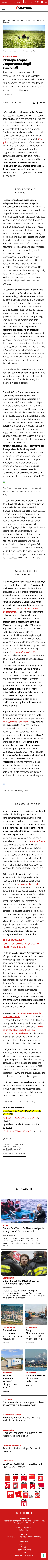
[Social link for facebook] (35, 2)
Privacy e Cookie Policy (24, 1555)
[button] (34, 103)
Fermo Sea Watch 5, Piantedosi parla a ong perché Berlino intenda (23, 1230)
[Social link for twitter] (32, 2)
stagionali (7, 1153)
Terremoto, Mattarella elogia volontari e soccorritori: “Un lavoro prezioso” (24, 1403)
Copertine (15, 20)
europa (6, 1147)
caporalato (8, 1151)
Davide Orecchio (7, 94)
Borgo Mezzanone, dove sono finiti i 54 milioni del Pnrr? (35, 1334)
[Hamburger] (3, 8)
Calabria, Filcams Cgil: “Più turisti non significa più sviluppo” (22, 1465)
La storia (24, 1552)
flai (21, 1144)
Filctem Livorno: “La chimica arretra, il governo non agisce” (12, 1334)
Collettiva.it (24, 1518)
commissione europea (12, 1149)
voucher (15, 1147)
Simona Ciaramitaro (9, 1235)
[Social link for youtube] (42, 2)
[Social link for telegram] (46, 2)
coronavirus (19, 1153)
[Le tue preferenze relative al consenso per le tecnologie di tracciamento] (43, 1555)
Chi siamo (24, 1541)
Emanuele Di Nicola (8, 1287)
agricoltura (12, 1144)
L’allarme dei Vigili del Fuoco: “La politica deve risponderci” (21, 1282)
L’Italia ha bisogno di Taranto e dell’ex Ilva (35, 1378)
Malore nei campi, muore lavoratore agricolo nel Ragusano (21, 1419)
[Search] (26, 2)
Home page (6, 20)
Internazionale (26, 20)
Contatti (5, 2)
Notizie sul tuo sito (24, 1550)
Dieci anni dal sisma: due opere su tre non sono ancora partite (22, 1434)
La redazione (15, 2)
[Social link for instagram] (38, 2)
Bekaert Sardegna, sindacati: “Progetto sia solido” (10, 1381)
